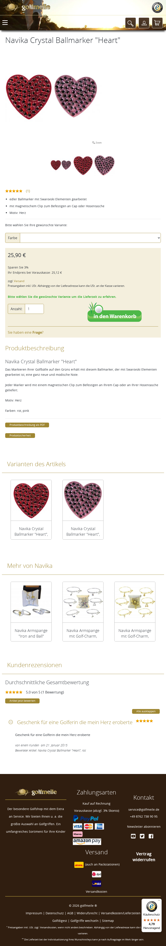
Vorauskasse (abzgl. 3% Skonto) (96, 811)
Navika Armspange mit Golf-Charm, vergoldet (134, 633)
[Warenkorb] (157, 22)
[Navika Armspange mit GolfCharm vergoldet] (135, 602)
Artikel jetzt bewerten (22, 701)
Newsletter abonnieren (144, 826)
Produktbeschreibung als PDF (27, 425)
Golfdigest (59, 921)
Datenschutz (55, 913)
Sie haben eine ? (25, 332)
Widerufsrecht (87, 913)
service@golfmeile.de (143, 809)
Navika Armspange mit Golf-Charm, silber (83, 633)
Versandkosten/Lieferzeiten (120, 913)
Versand (19, 281)
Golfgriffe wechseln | (86, 921)
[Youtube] (133, 836)
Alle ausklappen (145, 711)
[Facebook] (151, 836)
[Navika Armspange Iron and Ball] (31, 602)
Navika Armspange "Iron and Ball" (31, 633)
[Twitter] (142, 836)
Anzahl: (16, 308)
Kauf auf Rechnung (96, 803)
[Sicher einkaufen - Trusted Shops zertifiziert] (157, 7)
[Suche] (130, 22)
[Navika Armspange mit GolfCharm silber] (83, 602)
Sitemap (108, 921)
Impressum (34, 913)
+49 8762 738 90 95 (144, 816)
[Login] (144, 22)
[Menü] (159, 901)
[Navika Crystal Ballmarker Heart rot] (31, 500)
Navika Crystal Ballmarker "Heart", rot (31, 531)
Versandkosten (96, 891)
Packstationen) (109, 864)
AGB (70, 913)
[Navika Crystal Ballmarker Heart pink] (83, 500)
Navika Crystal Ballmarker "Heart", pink (83, 531)
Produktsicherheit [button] (20, 435)
